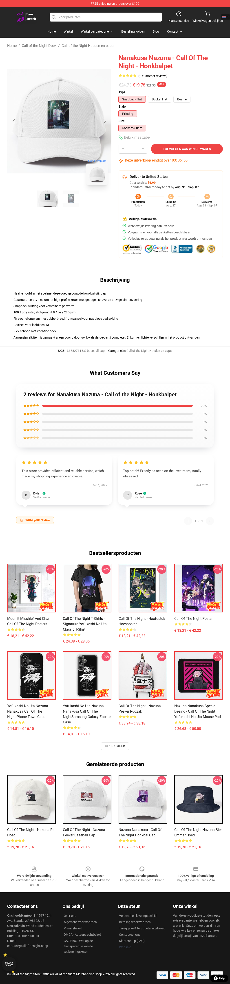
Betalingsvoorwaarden (135, 922)
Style (122, 106)
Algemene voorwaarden (80, 922)
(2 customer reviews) (153, 76)
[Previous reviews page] (188, 521)
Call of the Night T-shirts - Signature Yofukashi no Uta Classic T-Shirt (85, 624)
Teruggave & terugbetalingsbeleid (142, 928)
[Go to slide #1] (47, 199)
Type (122, 92)
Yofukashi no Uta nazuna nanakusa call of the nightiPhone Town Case (27, 711)
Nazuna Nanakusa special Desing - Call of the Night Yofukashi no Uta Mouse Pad (197, 711)
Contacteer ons (129, 934)
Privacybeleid (73, 928)
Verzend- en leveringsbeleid (138, 916)
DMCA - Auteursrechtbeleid (82, 934)
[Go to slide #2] (71, 199)
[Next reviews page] (210, 521)
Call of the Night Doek (39, 46)
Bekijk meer (115, 746)
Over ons (70, 916)
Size (122, 121)
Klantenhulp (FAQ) (132, 941)
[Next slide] (104, 121)
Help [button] (222, 978)
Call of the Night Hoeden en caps (87, 46)
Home (12, 46)
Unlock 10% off (9, 964)
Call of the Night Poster (193, 618)
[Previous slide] (14, 121)
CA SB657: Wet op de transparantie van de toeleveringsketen (78, 946)
